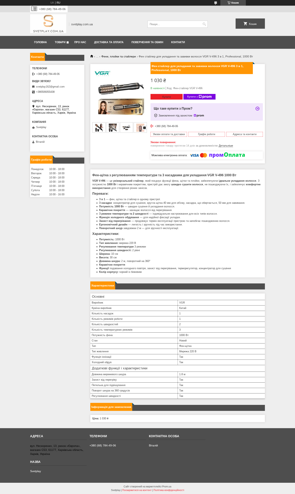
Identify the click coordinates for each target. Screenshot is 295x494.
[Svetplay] (48, 24)
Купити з (192, 96)
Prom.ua (166, 486)
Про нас (80, 42)
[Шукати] (204, 24)
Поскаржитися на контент (137, 490)
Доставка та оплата (108, 42)
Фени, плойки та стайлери (118, 56)
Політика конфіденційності (169, 490)
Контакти (178, 42)
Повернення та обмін (147, 42)
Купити (166, 96)
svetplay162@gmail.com (50, 86)
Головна (40, 42)
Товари (60, 42)
